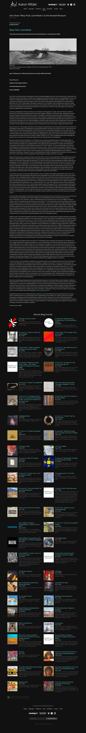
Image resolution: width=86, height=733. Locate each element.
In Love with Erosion (25, 596)
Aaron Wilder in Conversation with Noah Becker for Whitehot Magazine (30, 539)
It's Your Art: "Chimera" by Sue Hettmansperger (64, 508)
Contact (56, 9)
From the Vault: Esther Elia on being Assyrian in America (30, 668)
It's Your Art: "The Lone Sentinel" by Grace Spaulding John (30, 489)
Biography (31, 9)
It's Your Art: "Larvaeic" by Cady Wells (30, 382)
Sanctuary (58, 571)
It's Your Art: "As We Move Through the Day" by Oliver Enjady (66, 459)
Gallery (25, 9)
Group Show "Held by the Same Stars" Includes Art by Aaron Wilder (66, 432)
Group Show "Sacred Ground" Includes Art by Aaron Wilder (64, 554)
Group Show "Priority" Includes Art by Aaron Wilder (66, 397)
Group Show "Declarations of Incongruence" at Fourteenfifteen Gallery (65, 320)
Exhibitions (38, 9)
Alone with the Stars (61, 583)
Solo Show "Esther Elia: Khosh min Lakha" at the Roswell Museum (66, 652)
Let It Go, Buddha (60, 446)
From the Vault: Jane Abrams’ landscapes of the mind (64, 683)
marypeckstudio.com (44, 290)
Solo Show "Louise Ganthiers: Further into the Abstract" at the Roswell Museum (29, 636)
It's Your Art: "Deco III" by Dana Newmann (28, 459)
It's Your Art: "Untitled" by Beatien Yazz (29, 432)
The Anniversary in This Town (64, 473)
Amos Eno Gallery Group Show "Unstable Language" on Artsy (65, 383)
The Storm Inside (24, 446)
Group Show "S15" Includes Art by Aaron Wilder (66, 333)
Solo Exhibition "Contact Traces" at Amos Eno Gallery (30, 554)
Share (60, 9)
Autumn (21, 652)
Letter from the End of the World (29, 508)
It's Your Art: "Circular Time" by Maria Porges (65, 417)
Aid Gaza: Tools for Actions (27, 319)
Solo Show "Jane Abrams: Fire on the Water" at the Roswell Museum (66, 668)
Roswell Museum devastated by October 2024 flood (29, 609)
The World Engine (60, 538)
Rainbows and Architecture (63, 596)
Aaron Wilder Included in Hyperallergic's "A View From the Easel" (29, 524)
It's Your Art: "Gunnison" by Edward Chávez (66, 523)
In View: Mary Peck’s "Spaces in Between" (64, 609)
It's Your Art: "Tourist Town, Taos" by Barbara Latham (30, 474)
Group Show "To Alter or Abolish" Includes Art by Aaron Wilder (29, 348)
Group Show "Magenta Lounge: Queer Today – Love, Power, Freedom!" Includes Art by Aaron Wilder (29, 365)
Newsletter (49, 9)
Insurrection (59, 623)
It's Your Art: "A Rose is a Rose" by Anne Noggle (29, 333)
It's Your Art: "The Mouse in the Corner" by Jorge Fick (65, 363)
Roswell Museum (16, 23)
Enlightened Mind (24, 416)
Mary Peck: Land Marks (20, 29)
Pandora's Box (23, 682)
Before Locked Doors (25, 623)
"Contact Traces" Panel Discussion (66, 488)
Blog (44, 9)
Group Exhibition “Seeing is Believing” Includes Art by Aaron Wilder (65, 636)
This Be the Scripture (25, 571)
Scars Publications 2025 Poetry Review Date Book (28, 583)
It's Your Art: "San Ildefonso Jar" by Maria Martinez (66, 348)
